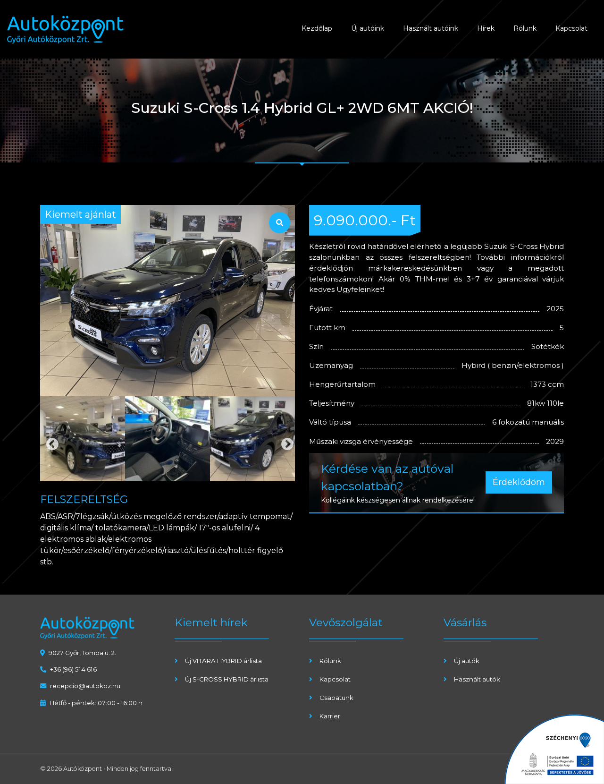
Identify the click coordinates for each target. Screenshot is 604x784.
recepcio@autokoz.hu (85, 686)
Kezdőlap (317, 28)
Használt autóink (430, 28)
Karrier (329, 716)
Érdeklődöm (519, 482)
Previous (50, 442)
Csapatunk (336, 697)
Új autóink (367, 28)
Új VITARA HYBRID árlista (223, 661)
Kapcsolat (571, 28)
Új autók (466, 661)
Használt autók (477, 679)
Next (285, 442)
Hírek (486, 28)
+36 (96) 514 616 (73, 669)
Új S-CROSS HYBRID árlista (226, 679)
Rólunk (525, 28)
